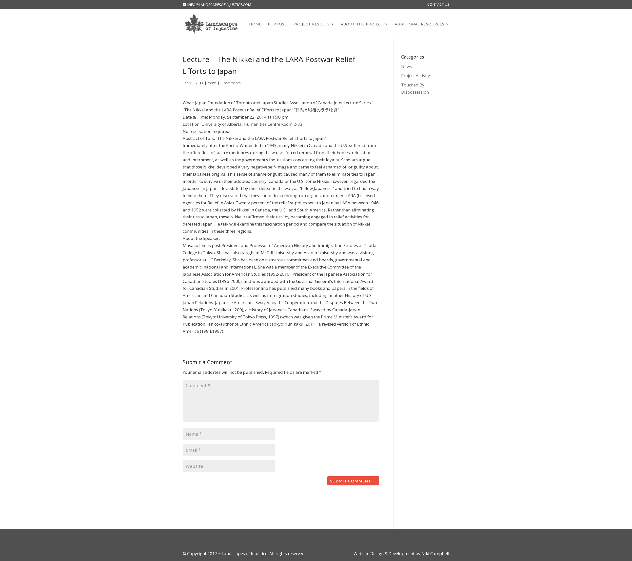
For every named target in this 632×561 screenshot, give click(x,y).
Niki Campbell (434, 553)
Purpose (277, 24)
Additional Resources (419, 24)
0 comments (230, 83)
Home (255, 24)
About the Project (362, 24)
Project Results (311, 24)
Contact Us (438, 5)
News (212, 83)
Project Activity (415, 75)
